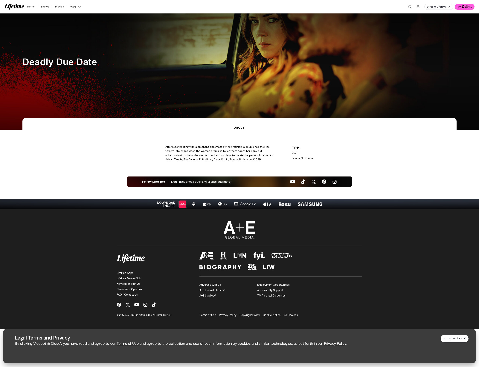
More (73, 6)
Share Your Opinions (129, 289)
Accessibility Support (270, 290)
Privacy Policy (228, 315)
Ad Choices (291, 315)
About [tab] (239, 127)
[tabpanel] (239, 169)
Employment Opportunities (273, 284)
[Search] (410, 7)
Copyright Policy (250, 315)
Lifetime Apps (125, 272)
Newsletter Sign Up (129, 283)
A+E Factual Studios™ (212, 290)
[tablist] (239, 124)
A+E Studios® (207, 295)
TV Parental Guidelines (271, 295)
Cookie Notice (272, 315)
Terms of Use (207, 315)
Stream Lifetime (437, 6)
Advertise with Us (210, 284)
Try (459, 6)
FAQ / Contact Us (127, 294)
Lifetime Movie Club (129, 278)
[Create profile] (418, 7)
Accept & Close (453, 338)
